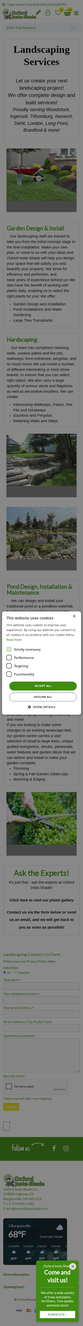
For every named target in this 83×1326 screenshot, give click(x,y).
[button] (41, 706)
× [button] (74, 616)
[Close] (72, 1266)
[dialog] (41, 663)
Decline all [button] (43, 697)
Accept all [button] (43, 686)
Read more (14, 640)
